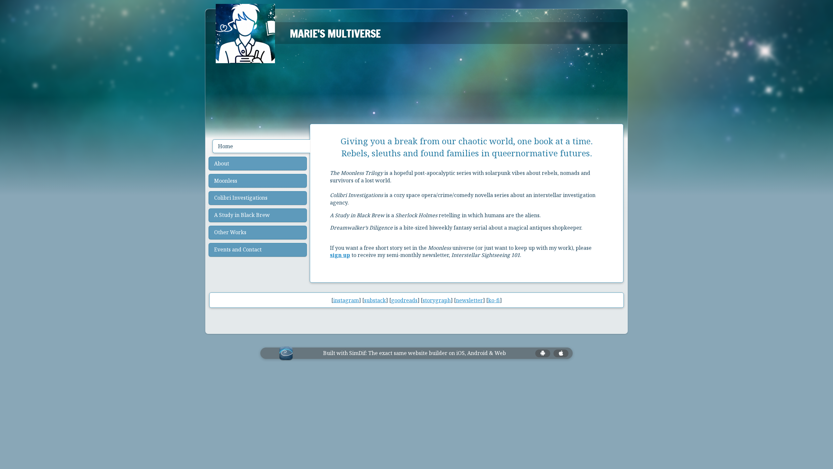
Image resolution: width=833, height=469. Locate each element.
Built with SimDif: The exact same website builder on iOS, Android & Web (414, 353)
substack (375, 300)
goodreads (404, 300)
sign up (340, 255)
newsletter (469, 300)
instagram (346, 300)
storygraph (437, 300)
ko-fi (494, 300)
